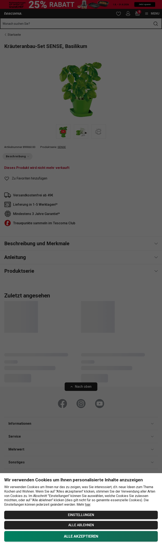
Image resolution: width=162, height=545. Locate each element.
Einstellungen (81, 515)
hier (87, 505)
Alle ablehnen (81, 525)
